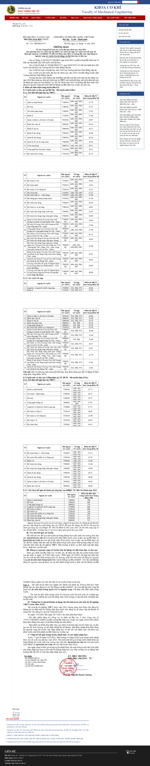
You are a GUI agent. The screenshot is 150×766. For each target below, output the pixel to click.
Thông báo (16, 717)
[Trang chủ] (23, 14)
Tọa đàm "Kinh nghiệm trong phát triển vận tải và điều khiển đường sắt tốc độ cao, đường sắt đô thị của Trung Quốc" (130, 51)
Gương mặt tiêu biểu (125, 30)
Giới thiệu (36, 18)
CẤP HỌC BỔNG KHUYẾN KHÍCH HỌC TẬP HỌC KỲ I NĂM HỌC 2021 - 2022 (130, 109)
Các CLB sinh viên (124, 36)
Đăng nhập (118, 2)
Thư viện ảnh (130, 18)
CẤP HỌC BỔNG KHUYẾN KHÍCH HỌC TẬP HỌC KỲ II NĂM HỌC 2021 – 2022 (129, 102)
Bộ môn (63, 18)
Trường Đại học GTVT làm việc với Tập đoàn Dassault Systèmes (130, 66)
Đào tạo (75, 18)
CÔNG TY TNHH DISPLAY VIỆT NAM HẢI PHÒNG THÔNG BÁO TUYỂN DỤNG (33, 735)
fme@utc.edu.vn (16, 761)
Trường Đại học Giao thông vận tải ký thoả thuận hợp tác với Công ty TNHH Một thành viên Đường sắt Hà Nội (129, 74)
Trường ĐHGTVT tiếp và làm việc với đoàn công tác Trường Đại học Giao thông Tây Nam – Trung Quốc (130, 84)
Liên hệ (12, 21)
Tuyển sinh (50, 18)
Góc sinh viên (113, 18)
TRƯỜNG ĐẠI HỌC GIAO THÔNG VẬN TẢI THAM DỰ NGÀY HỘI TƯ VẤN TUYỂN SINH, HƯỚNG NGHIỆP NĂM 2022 (45, 739)
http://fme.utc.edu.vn (19, 763)
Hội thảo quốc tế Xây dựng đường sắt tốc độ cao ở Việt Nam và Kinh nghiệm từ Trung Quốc (130, 60)
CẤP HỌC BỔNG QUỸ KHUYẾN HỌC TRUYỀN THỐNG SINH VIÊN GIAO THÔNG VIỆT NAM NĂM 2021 (130, 118)
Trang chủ (110, 2)
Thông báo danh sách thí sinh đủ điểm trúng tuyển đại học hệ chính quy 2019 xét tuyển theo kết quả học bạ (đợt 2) (43, 742)
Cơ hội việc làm (123, 33)
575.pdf (17, 713)
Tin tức (25, 18)
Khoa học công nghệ (92, 18)
